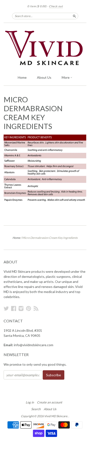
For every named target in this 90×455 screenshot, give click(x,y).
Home (22, 77)
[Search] (74, 15)
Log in (30, 402)
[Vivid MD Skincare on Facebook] (13, 308)
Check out (56, 6)
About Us (44, 77)
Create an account (49, 402)
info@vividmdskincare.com (33, 345)
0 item (37, 6)
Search (36, 409)
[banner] (45, 48)
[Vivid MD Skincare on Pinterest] (28, 308)
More (66, 77)
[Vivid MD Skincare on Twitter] (6, 308)
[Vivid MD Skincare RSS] (36, 308)
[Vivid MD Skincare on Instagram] (21, 308)
